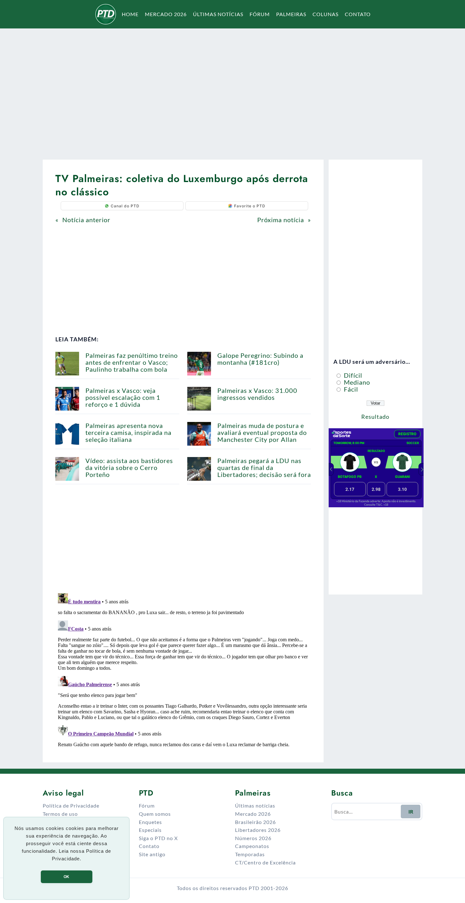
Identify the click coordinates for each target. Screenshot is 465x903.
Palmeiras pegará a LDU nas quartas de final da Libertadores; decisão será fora (264, 467)
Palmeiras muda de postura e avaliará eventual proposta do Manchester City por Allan (262, 432)
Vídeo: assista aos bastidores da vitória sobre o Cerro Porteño (129, 467)
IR (410, 811)
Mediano (356, 382)
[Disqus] (183, 670)
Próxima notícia (280, 219)
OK (66, 877)
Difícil (352, 375)
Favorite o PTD (249, 206)
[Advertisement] (232, 89)
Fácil (350, 389)
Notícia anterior (86, 219)
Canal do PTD (125, 206)
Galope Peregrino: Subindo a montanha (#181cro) (260, 358)
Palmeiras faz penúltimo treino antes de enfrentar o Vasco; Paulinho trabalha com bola (131, 362)
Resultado (375, 416)
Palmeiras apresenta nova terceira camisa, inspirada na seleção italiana (128, 432)
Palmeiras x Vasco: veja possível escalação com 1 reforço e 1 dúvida (122, 397)
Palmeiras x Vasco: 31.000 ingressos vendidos (257, 394)
